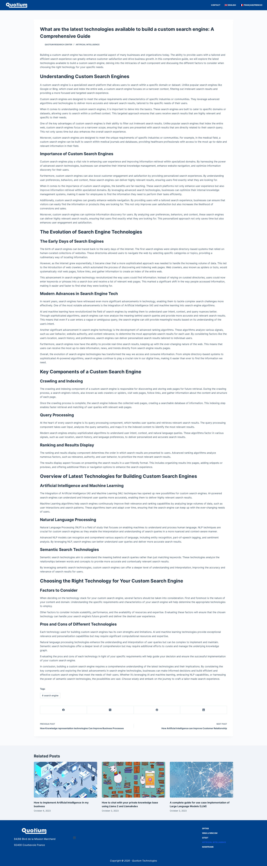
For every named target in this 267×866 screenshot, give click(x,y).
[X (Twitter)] (110, 710)
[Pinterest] (157, 710)
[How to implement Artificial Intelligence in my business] (65, 780)
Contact (215, 5)
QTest (205, 838)
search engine (50, 695)
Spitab (205, 828)
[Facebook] (63, 710)
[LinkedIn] (203, 710)
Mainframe (208, 847)
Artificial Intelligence (88, 44)
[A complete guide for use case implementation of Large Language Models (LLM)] (201, 780)
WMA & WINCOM (209, 833)
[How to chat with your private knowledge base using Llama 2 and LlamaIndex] (133, 780)
